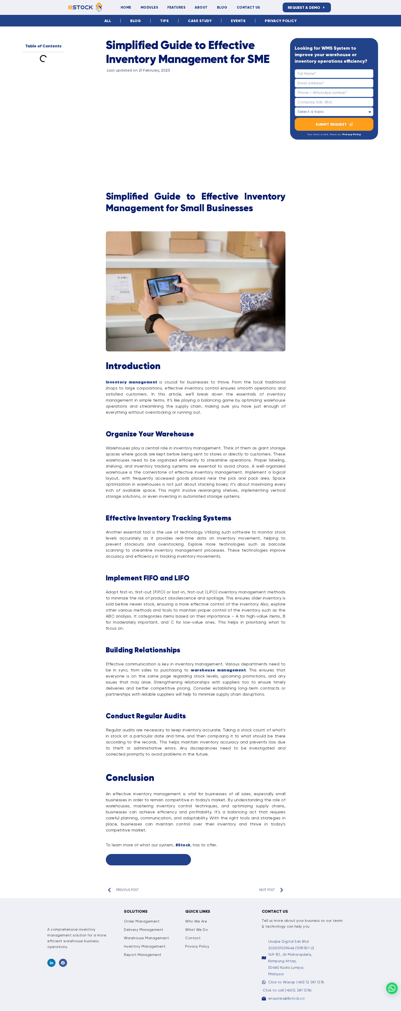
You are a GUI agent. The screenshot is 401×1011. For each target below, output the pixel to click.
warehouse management (218, 670)
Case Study (200, 20)
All (107, 20)
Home (126, 7)
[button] (392, 988)
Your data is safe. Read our (334, 134)
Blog (222, 7)
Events (238, 20)
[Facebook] (63, 963)
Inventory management (131, 382)
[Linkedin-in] (51, 963)
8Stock (183, 844)
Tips (164, 20)
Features (176, 7)
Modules (149, 7)
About (201, 7)
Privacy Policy (281, 20)
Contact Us (248, 7)
